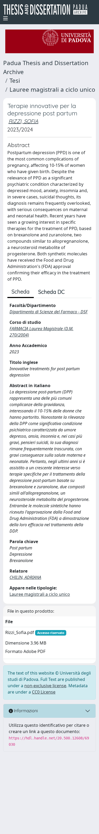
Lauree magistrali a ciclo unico (52, 89)
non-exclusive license (45, 686)
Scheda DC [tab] (51, 292)
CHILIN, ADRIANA (25, 577)
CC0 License (43, 692)
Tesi (15, 80)
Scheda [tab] (21, 291)
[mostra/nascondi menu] (5, 18)
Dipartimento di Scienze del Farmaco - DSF (49, 312)
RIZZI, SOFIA (23, 121)
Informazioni (25, 710)
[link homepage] (47, 9)
